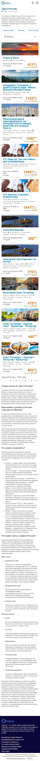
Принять (29, 758)
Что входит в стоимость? (9, 742)
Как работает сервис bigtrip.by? (11, 737)
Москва (21, 30)
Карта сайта (5, 751)
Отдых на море (8, 30)
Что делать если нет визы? (10, 744)
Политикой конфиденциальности (16, 758)
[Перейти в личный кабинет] (32, 3)
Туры (5, 11)
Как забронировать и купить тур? (12, 739)
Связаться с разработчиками (11, 746)
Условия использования (9, 749)
